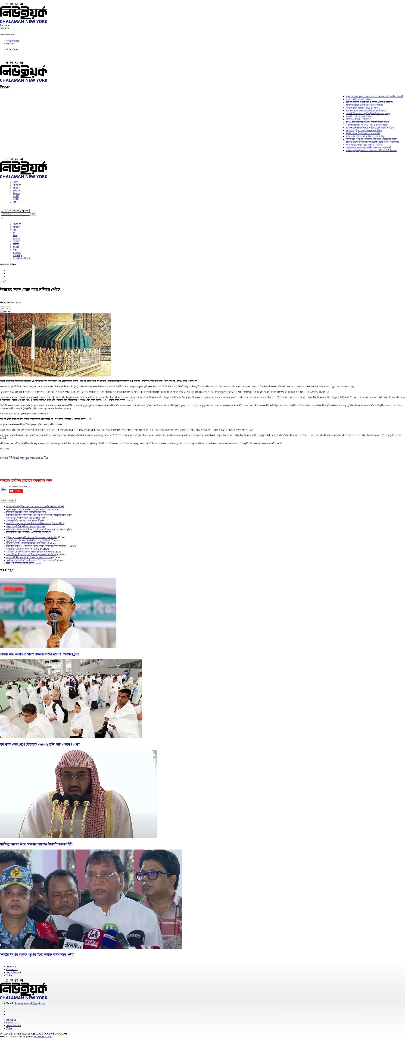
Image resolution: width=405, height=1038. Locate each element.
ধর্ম (14, 232)
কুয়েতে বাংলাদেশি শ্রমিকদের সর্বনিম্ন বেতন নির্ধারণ (26, 543)
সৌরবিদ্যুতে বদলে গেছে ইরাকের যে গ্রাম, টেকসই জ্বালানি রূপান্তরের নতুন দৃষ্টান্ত (39, 529)
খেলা (14, 202)
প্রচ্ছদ (15, 182)
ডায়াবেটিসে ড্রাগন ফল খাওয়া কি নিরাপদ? (22, 548)
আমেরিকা (16, 187)
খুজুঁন (33, 214)
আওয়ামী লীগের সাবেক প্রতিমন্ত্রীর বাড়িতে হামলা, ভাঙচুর (347, 113)
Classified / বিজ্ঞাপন (21, 258)
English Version (11, 210)
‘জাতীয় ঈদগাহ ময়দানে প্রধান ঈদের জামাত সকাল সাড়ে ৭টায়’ (37, 954)
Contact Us (12, 969)
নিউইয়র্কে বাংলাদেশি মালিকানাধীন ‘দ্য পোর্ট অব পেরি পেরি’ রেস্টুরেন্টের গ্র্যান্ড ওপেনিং (39, 515)
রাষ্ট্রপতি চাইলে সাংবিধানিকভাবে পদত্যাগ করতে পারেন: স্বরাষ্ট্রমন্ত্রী (351, 142)
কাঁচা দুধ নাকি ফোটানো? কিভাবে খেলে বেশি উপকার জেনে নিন (30, 560)
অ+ (2, 308)
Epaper (7, 25)
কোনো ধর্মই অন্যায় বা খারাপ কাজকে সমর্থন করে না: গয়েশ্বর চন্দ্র (39, 654)
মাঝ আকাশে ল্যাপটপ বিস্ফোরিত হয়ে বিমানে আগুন (26, 517)
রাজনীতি (16, 196)
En (1, 25)
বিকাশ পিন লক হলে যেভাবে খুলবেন (20, 563)
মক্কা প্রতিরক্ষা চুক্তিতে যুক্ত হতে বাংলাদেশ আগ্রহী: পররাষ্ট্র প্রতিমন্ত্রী (354, 96)
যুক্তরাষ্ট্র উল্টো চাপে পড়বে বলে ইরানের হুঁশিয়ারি (25, 520)
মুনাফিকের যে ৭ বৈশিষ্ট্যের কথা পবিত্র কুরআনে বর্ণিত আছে (29, 551)
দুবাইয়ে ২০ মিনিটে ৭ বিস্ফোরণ (337, 119)
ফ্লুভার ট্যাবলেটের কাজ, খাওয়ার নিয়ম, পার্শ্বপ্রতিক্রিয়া (28, 540)
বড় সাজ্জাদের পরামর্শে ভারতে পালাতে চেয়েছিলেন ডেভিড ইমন (349, 127)
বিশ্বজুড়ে (16, 193)
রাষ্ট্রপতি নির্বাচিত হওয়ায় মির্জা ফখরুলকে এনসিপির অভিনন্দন (348, 102)
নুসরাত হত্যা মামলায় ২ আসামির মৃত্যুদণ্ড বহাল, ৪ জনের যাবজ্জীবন (32, 509)
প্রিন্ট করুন (7, 311)
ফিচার (15, 235)
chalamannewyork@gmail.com (29, 1003)
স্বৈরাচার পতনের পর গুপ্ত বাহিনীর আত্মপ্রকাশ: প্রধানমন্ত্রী (348, 147)
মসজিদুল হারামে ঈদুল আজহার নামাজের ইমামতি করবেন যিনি (36, 844)
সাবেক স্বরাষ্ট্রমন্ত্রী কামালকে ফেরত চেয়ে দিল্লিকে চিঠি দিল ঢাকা (350, 150)
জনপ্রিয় (11, 500)
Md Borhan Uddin (43, 1036)
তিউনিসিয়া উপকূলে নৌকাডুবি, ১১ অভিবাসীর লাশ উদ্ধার (28, 532)
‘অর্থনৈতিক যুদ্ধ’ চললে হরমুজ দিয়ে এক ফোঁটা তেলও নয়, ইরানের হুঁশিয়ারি (35, 523)
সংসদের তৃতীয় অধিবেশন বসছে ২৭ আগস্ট (341, 107)
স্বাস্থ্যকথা (17, 252)
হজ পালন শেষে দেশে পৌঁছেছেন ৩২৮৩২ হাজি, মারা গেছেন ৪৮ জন (40, 744)
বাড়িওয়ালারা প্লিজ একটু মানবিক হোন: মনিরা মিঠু (344, 136)
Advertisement (13, 972)
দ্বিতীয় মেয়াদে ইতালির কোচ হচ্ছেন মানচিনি (342, 133)
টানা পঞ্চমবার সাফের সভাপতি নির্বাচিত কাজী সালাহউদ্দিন (346, 124)
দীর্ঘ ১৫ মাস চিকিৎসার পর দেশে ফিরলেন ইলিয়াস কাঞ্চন (346, 122)
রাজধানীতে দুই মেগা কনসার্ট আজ (338, 116)
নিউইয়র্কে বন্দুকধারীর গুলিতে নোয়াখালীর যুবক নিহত (26, 512)
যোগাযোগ (10, 43)
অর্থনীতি (16, 199)
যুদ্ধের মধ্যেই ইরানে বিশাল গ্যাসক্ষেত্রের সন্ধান (25, 526)
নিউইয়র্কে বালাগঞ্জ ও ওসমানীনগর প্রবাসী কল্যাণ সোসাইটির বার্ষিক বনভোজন (36, 546)
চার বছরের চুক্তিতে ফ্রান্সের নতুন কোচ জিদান (343, 130)
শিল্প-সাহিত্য (17, 255)
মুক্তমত (16, 244)
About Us (11, 966)
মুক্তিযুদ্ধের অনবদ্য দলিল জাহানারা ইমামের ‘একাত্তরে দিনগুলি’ (31, 537)
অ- (8, 308)
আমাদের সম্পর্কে (12, 40)
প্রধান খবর (17, 185)
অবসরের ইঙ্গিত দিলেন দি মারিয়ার (338, 99)
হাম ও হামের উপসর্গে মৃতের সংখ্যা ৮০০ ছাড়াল (343, 144)
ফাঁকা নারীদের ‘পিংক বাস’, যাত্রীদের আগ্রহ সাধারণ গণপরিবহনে (31, 554)
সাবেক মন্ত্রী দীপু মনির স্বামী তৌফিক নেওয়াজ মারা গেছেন (29, 557)
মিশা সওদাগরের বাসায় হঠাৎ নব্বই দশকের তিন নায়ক (345, 110)
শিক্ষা (15, 249)
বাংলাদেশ (16, 190)
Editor (9, 975)
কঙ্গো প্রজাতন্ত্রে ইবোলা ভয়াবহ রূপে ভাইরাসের (343, 104)
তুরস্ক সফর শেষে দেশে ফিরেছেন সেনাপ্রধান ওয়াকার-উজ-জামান (350, 139)
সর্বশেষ (3, 500)
